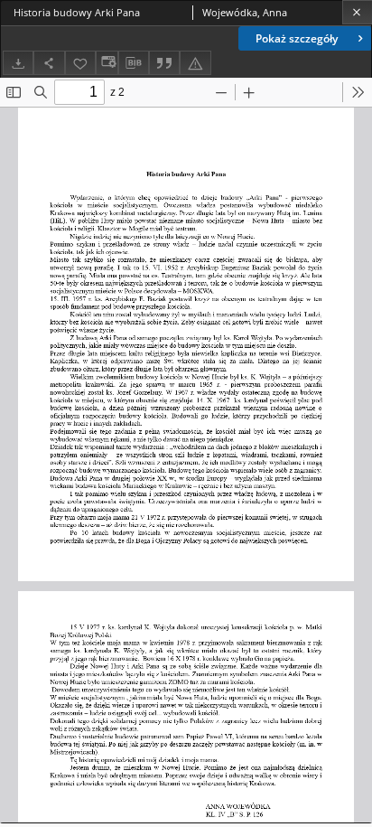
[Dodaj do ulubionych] (80, 63)
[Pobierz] (18, 63)
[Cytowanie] (164, 63)
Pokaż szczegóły (297, 38)
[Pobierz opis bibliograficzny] (133, 63)
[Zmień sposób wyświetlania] (106, 63)
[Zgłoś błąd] (195, 63)
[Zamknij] (357, 12)
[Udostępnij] (48, 63)
